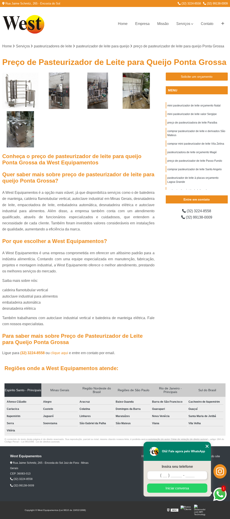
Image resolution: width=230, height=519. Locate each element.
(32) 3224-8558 (191, 3)
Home (123, 24)
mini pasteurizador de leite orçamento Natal (194, 105)
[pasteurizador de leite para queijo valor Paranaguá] (20, 129)
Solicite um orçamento (196, 76)
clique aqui (59, 353)
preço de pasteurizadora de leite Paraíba (192, 122)
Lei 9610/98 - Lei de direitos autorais (40, 441)
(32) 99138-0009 (217, 3)
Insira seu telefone (177, 466)
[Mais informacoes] (223, 23)
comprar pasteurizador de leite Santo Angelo (194, 169)
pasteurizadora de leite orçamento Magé (192, 152)
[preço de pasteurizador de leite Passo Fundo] (20, 91)
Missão (163, 24)
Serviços (183, 24)
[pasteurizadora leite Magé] (136, 91)
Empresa (142, 24)
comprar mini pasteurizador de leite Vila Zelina (195, 143)
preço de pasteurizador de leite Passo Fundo (194, 160)
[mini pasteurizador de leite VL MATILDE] (98, 91)
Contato (207, 24)
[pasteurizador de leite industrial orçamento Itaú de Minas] (59, 91)
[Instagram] (220, 471)
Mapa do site (211, 456)
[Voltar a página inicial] (24, 23)
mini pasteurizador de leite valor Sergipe (192, 114)
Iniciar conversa (177, 488)
